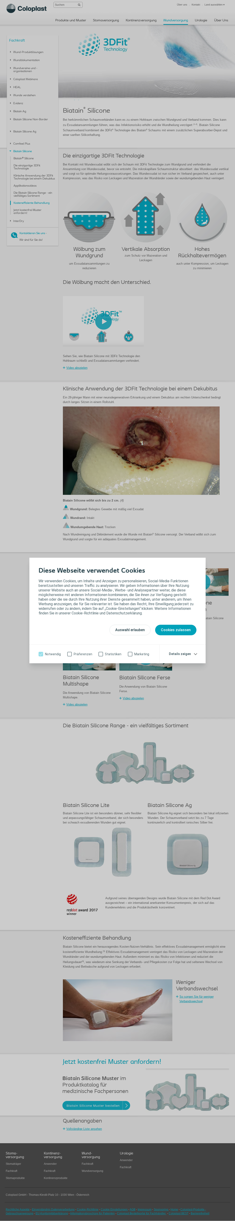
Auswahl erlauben (130, 630)
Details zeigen (180, 654)
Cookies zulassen (176, 630)
